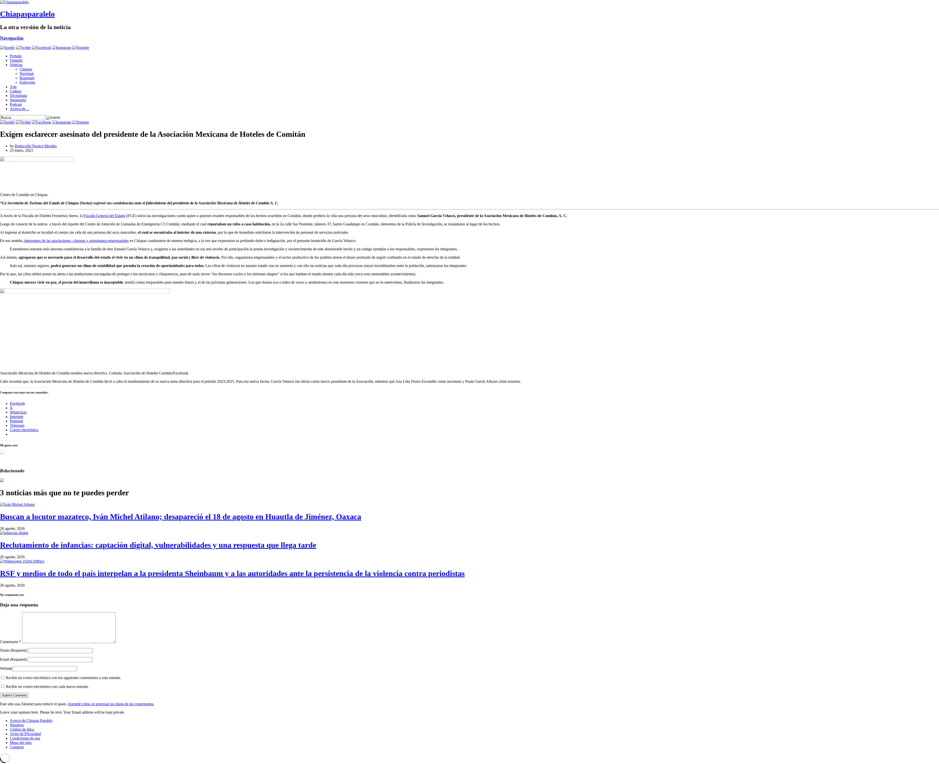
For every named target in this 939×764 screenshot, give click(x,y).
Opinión (16, 60)
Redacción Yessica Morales (36, 146)
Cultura (15, 91)
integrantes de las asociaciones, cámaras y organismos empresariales (76, 241)
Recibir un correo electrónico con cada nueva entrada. (47, 686)
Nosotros (17, 725)
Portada (16, 56)
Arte (13, 87)
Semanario (18, 100)
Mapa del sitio (21, 743)
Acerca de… (19, 109)
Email (13, 659)
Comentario (10, 642)
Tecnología (18, 95)
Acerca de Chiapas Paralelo (31, 720)
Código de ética (22, 729)
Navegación (11, 38)
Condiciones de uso (25, 738)
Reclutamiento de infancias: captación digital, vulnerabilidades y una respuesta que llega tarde (158, 545)
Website (6, 668)
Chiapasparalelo (27, 14)
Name (13, 650)
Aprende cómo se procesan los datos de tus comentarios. (110, 704)
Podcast (16, 104)
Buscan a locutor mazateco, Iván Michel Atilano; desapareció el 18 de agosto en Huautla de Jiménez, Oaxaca (180, 516)
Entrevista (27, 82)
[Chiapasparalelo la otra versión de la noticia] (469, 2)
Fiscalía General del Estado (104, 216)
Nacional (27, 73)
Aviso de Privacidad (25, 734)
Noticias (16, 65)
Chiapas (26, 69)
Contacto (17, 747)
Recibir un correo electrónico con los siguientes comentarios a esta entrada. (63, 678)
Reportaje (27, 78)
